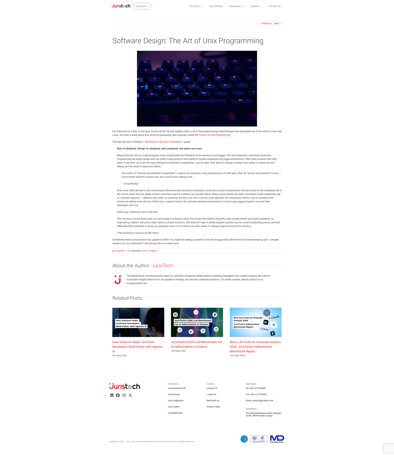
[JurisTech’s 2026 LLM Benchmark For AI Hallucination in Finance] (197, 309)
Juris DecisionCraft (177, 388)
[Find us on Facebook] (117, 395)
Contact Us (212, 388)
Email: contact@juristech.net (259, 400)
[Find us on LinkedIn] (111, 395)
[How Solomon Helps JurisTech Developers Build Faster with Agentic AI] (138, 309)
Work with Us (213, 400)
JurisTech (120, 251)
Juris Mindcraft (175, 413)
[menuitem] (121, 6)
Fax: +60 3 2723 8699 (256, 394)
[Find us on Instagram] (124, 395)
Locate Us (211, 394)
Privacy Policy (213, 406)
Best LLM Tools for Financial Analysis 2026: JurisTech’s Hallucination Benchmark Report (255, 346)
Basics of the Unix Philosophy (165, 141)
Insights (153, 251)
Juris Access (174, 394)
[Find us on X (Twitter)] (130, 395)
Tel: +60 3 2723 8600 (255, 388)
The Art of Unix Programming (214, 135)
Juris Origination (176, 400)
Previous (266, 23)
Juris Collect (173, 406)
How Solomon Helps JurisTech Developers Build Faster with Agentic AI (137, 346)
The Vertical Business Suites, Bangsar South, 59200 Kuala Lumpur (263, 414)
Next (276, 23)
